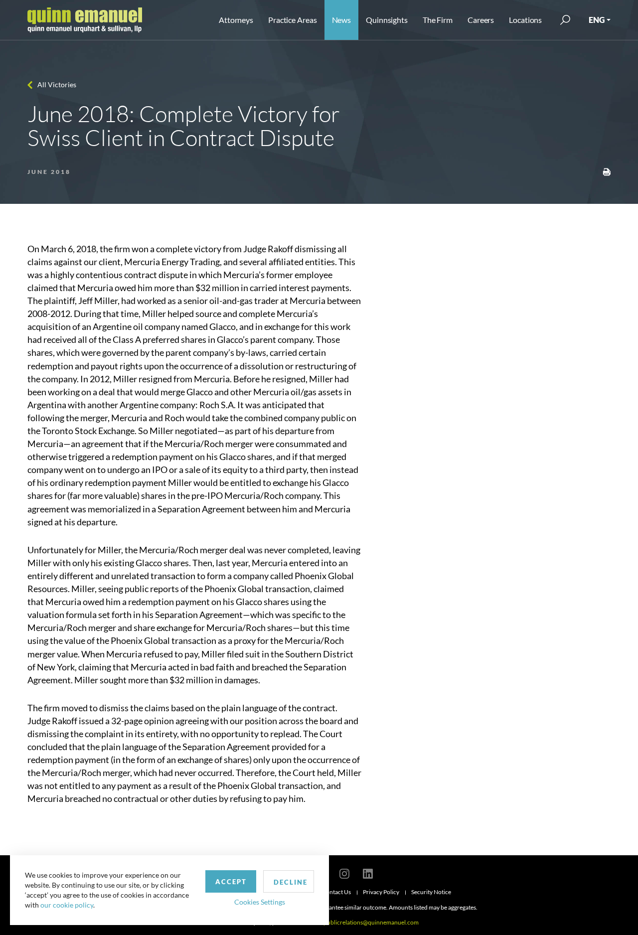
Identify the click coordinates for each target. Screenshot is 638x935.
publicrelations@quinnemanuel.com (371, 922)
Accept (231, 882)
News (341, 19)
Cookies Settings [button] (259, 902)
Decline (291, 882)
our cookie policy (66, 905)
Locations (525, 19)
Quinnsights (387, 19)
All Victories (56, 84)
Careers (481, 19)
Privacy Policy (381, 892)
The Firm (438, 19)
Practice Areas (292, 19)
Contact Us (336, 892)
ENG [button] (597, 19)
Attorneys (236, 19)
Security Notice (431, 892)
